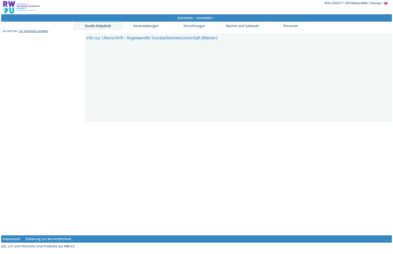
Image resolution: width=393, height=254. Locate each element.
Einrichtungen (194, 25)
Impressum (11, 239)
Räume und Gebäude (242, 25)
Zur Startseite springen (33, 31)
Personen (290, 25)
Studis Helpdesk (98, 25)
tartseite (185, 18)
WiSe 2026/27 (334, 3)
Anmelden (204, 18)
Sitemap (375, 3)
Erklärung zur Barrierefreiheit (48, 239)
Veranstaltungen (146, 25)
